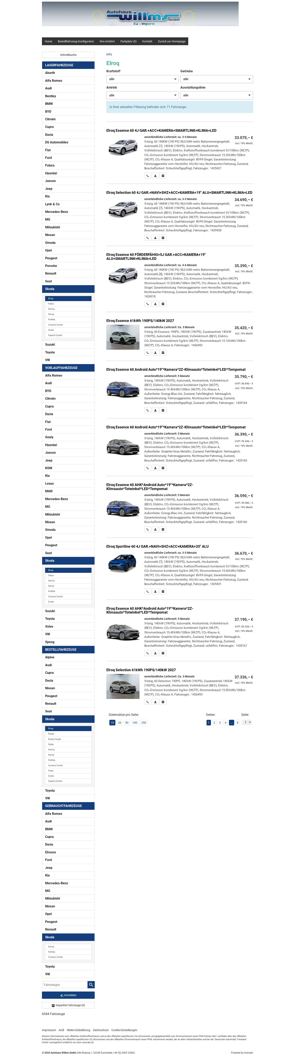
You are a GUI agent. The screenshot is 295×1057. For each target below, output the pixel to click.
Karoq (51, 314)
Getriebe (186, 71)
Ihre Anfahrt (107, 41)
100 (134, 722)
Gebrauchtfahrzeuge (63, 806)
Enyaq (51, 733)
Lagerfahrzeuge (59, 65)
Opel (48, 250)
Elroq (50, 298)
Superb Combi (55, 335)
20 (119, 722)
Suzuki (50, 344)
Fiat (48, 150)
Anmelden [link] (70, 995)
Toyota (50, 352)
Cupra (49, 127)
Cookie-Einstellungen (124, 1030)
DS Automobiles (56, 142)
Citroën (50, 119)
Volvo (49, 626)
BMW (49, 104)
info (109, 54)
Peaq (50, 770)
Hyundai (51, 173)
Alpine (49, 657)
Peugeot (51, 258)
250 (143, 722)
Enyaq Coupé (54, 739)
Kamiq (51, 309)
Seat (48, 281)
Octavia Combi (55, 325)
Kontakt (147, 41)
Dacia (49, 135)
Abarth (50, 73)
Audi (48, 88)
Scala (51, 330)
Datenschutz (101, 1030)
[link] (147, 176)
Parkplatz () (128, 41)
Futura (50, 165)
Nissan (50, 235)
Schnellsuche (68, 54)
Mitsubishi (52, 227)
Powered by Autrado (242, 1052)
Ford (48, 158)
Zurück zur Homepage (171, 41)
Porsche (51, 266)
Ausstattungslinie (192, 87)
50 (126, 722)
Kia (47, 196)
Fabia (51, 303)
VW (47, 360)
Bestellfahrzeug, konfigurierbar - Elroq (179, 150)
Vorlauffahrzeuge (61, 368)
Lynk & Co (52, 204)
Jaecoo (50, 181)
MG (47, 219)
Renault (50, 273)
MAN (48, 491)
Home (48, 41)
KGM (48, 468)
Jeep (48, 189)
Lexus (49, 483)
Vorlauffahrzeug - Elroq (179, 387)
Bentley (50, 96)
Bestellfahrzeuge (60, 650)
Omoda (50, 243)
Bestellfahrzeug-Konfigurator (76, 41)
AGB (61, 1030)
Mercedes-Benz (56, 212)
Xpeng (49, 642)
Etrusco (50, 852)
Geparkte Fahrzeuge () (70, 1005)
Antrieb (111, 87)
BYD (48, 111)
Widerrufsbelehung (78, 1030)
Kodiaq (51, 319)
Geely (49, 437)
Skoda (49, 289)
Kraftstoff (113, 71)
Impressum (49, 1030)
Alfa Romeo (53, 81)
